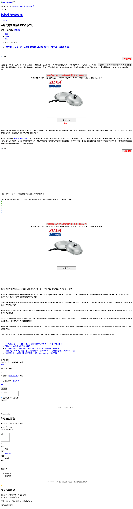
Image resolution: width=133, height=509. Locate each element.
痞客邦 (11, 376)
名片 (6, 39)
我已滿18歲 (5, 505)
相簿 (6, 34)
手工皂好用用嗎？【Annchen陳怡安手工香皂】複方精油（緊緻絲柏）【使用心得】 (33, 348)
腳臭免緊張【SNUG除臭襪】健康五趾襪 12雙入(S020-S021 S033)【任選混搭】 (31, 353)
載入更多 (4, 388)
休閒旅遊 (17, 30)
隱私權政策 (77, 482)
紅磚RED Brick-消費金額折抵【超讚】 (18, 346)
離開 (11, 505)
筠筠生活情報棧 (12, 15)
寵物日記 (16, 381)
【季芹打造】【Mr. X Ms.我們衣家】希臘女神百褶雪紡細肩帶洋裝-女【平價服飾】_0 (33, 344)
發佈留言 (4, 400)
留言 (16, 376)
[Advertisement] (50, 169)
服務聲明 (85, 482)
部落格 (7, 36)
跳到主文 (4, 20)
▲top (2, 384)
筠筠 (2, 364)
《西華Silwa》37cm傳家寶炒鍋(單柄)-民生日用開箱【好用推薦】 (38, 47)
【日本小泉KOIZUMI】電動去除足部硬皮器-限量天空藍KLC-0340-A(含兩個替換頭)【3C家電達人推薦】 (40, 351)
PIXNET (52, 482)
